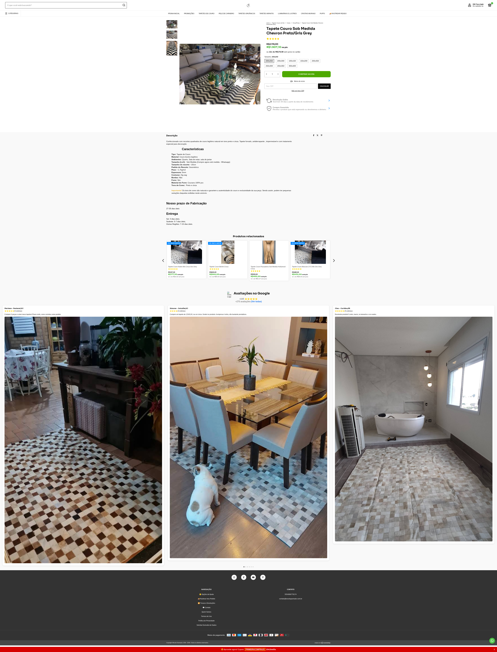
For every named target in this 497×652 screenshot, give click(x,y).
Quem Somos (206, 612)
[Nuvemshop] (323, 643)
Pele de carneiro (226, 13)
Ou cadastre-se (478, 6)
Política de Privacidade (206, 621)
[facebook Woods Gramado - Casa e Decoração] (243, 577)
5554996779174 (291, 594)
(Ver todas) (256, 301)
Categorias (13, 13)
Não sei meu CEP (298, 91)
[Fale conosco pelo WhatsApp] (492, 641)
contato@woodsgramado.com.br (290, 599)
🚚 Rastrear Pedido (337, 13)
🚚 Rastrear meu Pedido (206, 599)
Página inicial (174, 13)
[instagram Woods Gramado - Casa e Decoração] (234, 577)
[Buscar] (124, 5)
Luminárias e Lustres (287, 13)
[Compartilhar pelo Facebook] (313, 135)
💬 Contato (206, 607)
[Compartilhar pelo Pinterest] (321, 135)
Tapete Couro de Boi (278, 23)
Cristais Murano (308, 13)
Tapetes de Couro (206, 13)
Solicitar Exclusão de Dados (206, 625)
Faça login (480, 4)
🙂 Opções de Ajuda (206, 594)
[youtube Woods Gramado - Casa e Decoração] (253, 577)
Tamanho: (271, 57)
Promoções (189, 13)
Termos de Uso (206, 616)
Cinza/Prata (296, 23)
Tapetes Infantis (267, 13)
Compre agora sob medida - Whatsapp (213, 162)
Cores (288, 23)
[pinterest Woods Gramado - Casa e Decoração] (262, 577)
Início (268, 23)
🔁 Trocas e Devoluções (206, 603)
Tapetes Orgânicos (246, 13)
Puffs (322, 13)
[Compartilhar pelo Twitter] (317, 135)
